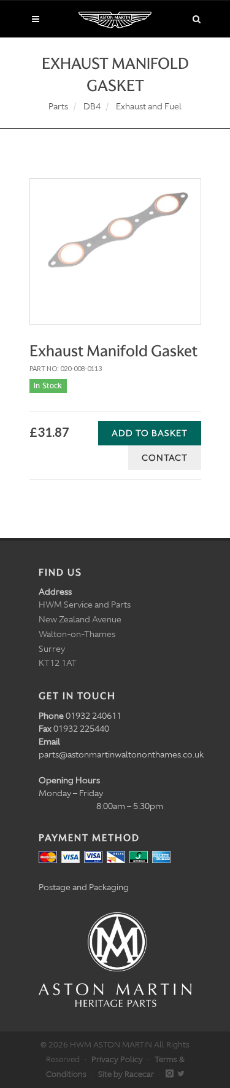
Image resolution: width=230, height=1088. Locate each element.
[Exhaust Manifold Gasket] (115, 238)
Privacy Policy (117, 1059)
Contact (165, 457)
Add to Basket (150, 433)
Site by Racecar (126, 1074)
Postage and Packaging (84, 887)
